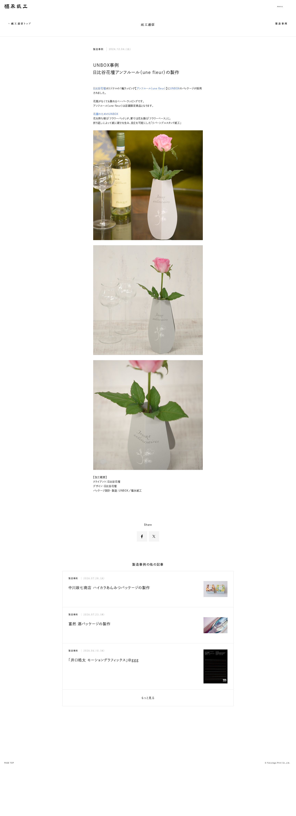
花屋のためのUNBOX (106, 114)
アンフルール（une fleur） (151, 88)
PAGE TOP (9, 763)
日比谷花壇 (99, 88)
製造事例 (281, 23)
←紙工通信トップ (20, 23)
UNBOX (175, 88)
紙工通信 (148, 24)
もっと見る (148, 697)
